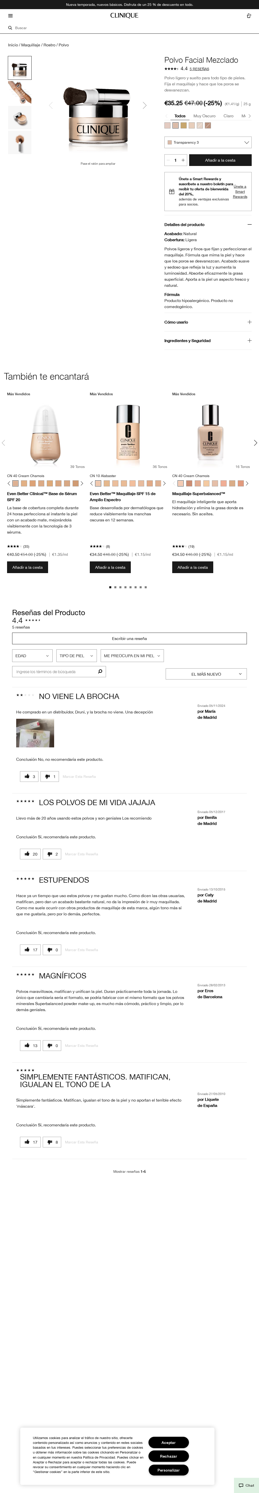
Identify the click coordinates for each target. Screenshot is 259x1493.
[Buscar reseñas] (100, 671)
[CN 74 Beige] (75, 483)
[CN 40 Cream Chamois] (15, 483)
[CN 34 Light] (198, 483)
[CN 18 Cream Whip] (124, 483)
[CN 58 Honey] (50, 483)
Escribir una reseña (129, 638)
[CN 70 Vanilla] (67, 483)
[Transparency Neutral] (192, 125)
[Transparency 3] (175, 125)
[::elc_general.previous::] (10, 483)
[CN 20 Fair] (132, 483)
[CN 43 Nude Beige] (232, 483)
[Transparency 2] (167, 125)
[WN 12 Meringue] (106, 483)
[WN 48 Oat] (32, 483)
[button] (35, 733)
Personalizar (169, 1470)
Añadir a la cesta (220, 160)
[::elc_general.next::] (81, 483)
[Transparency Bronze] (208, 125)
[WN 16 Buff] (115, 483)
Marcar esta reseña (79, 776)
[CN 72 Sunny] (189, 483)
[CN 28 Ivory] (141, 483)
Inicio (13, 45)
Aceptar (169, 1442)
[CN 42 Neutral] (223, 483)
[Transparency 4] (184, 125)
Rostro (49, 45)
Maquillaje (30, 45)
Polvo (64, 45)
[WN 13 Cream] (206, 483)
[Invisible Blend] (200, 125)
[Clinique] (124, 15)
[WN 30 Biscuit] (149, 483)
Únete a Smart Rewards (240, 191)
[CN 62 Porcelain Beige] (58, 483)
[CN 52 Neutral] (41, 483)
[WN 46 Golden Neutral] (24, 483)
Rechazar (168, 1456)
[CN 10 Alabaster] (98, 483)
